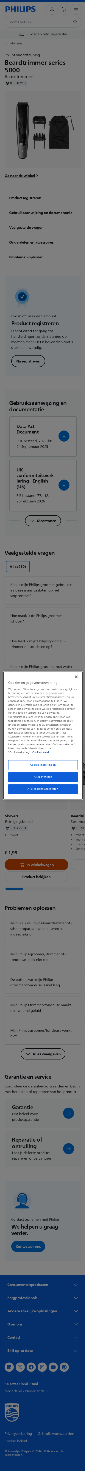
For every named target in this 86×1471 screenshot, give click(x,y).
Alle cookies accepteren (41, 789)
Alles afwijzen (41, 777)
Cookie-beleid (39, 752)
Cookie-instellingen (41, 765)
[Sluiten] (74, 677)
